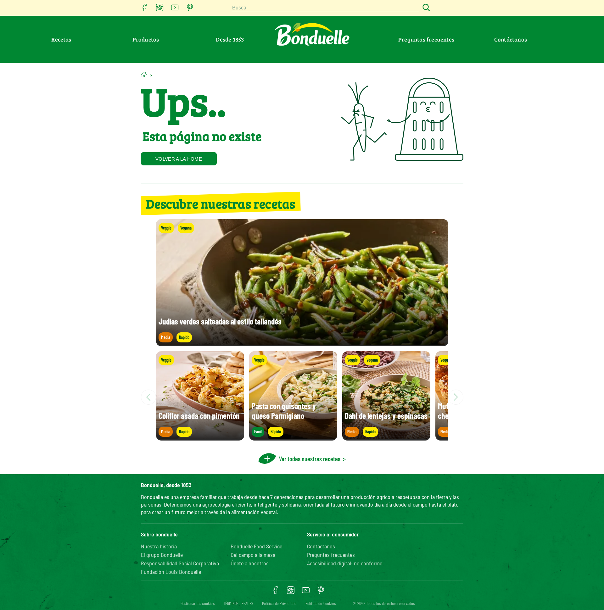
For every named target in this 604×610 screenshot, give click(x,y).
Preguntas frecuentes (426, 39)
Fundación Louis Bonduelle (171, 571)
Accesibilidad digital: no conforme (344, 563)
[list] (302, 397)
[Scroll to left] (148, 397)
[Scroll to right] (455, 397)
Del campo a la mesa (253, 554)
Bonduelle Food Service (256, 546)
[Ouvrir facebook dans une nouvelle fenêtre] (144, 9)
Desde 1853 (230, 39)
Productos (145, 39)
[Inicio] (144, 75)
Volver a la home (178, 159)
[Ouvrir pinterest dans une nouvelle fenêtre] (190, 9)
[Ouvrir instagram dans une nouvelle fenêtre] (160, 9)
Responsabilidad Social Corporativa (180, 563)
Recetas (61, 39)
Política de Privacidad (279, 603)
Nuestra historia (159, 546)
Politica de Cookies (320, 603)
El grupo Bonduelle (162, 554)
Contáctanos (510, 39)
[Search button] (425, 8)
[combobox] (325, 8)
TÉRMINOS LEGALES (238, 603)
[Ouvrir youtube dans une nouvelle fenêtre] (175, 9)
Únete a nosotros (250, 563)
